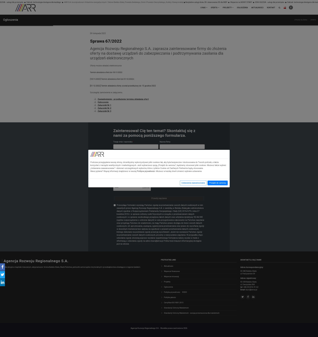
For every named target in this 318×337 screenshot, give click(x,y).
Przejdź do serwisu (217, 183)
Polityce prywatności (146, 171)
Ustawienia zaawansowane (193, 183)
